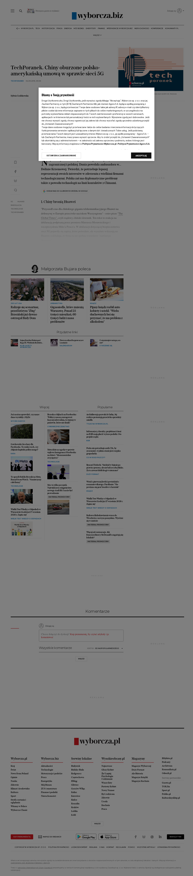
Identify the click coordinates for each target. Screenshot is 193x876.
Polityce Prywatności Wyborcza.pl (99, 144)
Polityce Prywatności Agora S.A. (134, 144)
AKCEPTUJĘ (141, 155)
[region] (96, 124)
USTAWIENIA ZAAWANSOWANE (61, 155)
